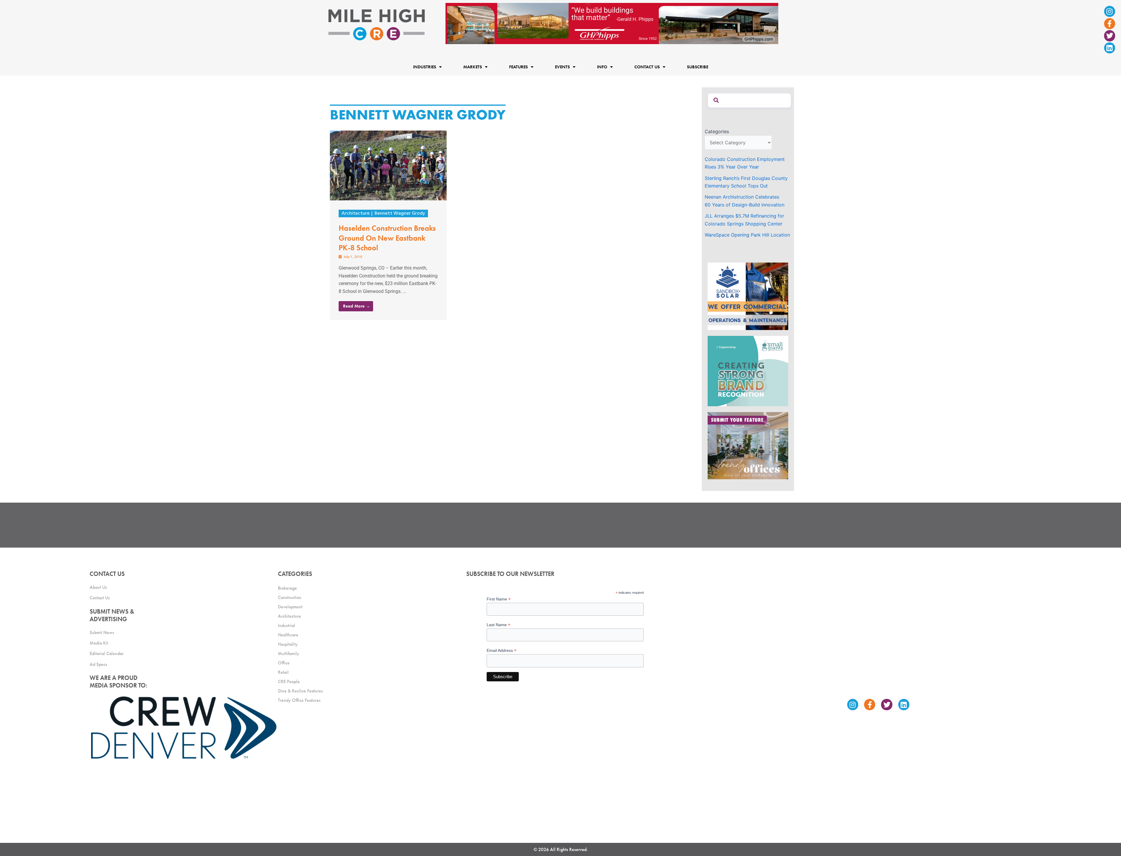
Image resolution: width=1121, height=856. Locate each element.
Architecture (356, 213)
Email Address (501, 650)
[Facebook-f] (1109, 23)
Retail (283, 672)
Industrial (286, 625)
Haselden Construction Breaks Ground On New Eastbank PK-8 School (387, 238)
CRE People (289, 681)
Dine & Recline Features (300, 691)
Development (290, 607)
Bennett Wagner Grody (400, 213)
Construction (289, 597)
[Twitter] (1109, 35)
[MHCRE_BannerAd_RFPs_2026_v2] (611, 23)
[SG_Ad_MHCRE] (748, 371)
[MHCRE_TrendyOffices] (748, 445)
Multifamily (288, 653)
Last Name (498, 625)
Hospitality (288, 644)
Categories (717, 131)
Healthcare (288, 635)
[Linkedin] (1109, 47)
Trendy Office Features (299, 700)
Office (284, 663)
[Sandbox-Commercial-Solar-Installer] (748, 296)
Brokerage (287, 588)
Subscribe (697, 67)
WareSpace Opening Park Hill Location (747, 235)
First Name (499, 599)
